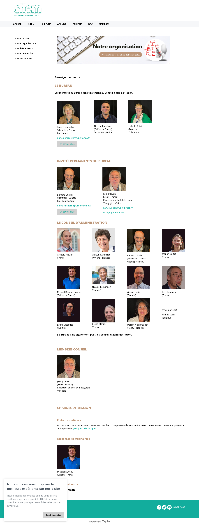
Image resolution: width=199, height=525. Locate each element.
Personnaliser (34, 514)
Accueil (17, 24)
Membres (104, 24)
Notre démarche (24, 53)
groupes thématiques (85, 428)
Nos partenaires (23, 58)
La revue (46, 24)
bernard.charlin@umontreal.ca (74, 205)
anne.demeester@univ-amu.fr (73, 137)
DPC (90, 24)
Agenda (61, 24)
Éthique (77, 24)
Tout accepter (53, 514)
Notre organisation (25, 43)
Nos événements (24, 48)
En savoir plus (67, 143)
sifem (31, 24)
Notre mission (22, 38)
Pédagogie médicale (113, 212)
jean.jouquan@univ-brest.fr (117, 207)
